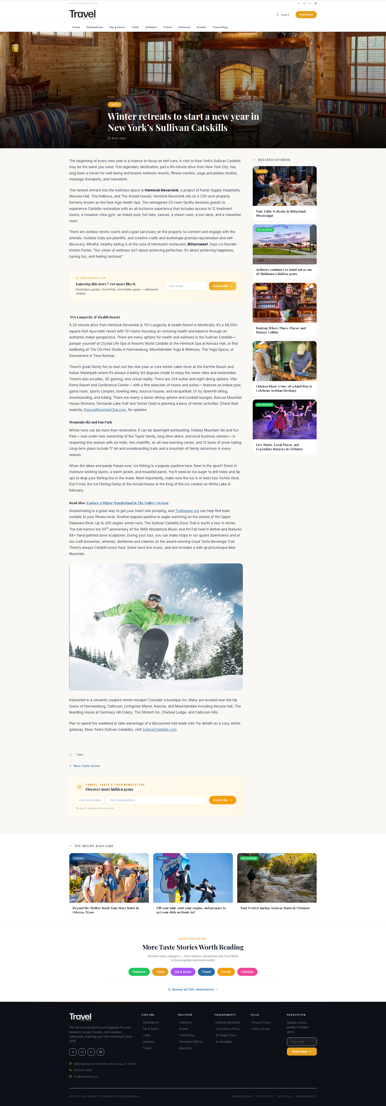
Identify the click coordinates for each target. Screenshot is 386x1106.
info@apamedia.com (86, 1076)
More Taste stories (87, 766)
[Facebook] (299, 3)
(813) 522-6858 (83, 1070)
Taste (135, 27)
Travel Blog (220, 27)
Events (201, 27)
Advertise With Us (191, 1041)
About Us (185, 1048)
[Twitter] (310, 3)
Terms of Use (261, 1028)
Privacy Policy (261, 1022)
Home (76, 27)
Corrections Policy (228, 1028)
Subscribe (306, 14)
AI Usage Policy (226, 1035)
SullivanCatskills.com (160, 730)
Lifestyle (151, 27)
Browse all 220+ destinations (193, 989)
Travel (167, 27)
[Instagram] (304, 3)
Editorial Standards (228, 1022)
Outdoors (184, 27)
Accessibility (224, 1041)
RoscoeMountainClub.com (105, 410)
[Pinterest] (315, 3)
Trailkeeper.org (187, 511)
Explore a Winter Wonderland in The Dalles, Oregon (127, 503)
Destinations (95, 27)
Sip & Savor (117, 27)
